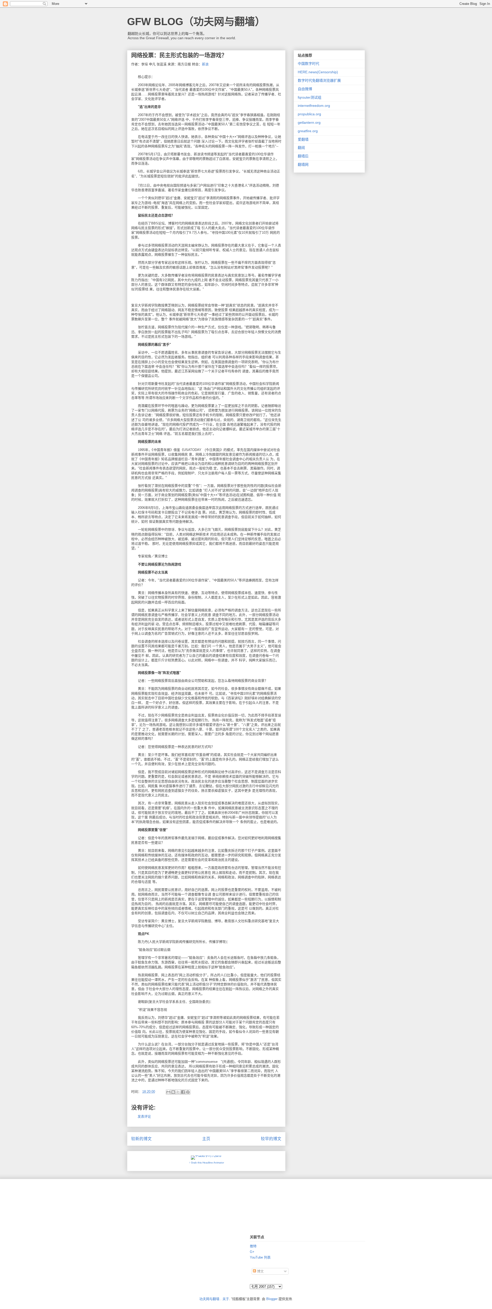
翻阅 (301, 148)
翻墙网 (303, 164)
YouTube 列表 (260, 1257)
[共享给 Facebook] (183, 1092)
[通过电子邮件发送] (168, 1092)
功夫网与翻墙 (209, 1299)
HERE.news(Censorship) (318, 72)
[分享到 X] (178, 1092)
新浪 (205, 64)
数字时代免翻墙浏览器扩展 (319, 80)
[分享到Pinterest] (187, 1092)
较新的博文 (141, 1139)
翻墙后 (303, 156)
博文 (260, 1271)
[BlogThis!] (173, 1092)
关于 (225, 1299)
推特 (253, 1246)
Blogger (272, 1299)
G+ (252, 1252)
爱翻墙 (303, 139)
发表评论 (144, 1116)
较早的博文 (271, 1139)
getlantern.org (309, 122)
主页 (206, 1139)
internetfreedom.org (314, 106)
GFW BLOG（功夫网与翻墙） (196, 21)
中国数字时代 (308, 63)
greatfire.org (308, 131)
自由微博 (305, 89)
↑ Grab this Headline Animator (206, 1162)
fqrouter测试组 (309, 97)
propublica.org (309, 114)
